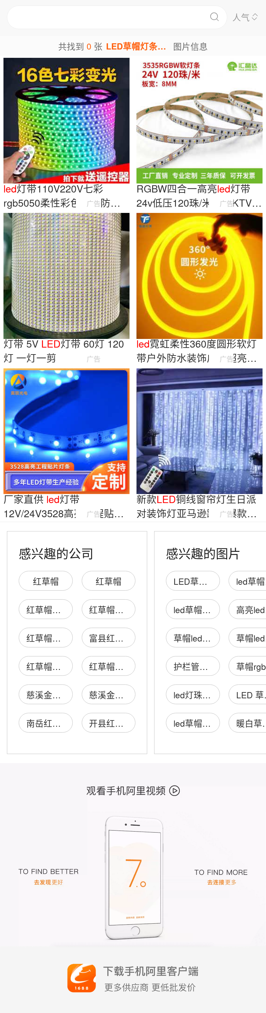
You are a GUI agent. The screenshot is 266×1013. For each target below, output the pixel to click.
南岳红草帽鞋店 (56, 723)
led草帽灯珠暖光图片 (214, 723)
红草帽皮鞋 (110, 609)
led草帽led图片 (202, 609)
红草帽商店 (48, 609)
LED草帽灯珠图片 (208, 581)
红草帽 (46, 581)
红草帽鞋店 (48, 638)
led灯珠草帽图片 (205, 695)
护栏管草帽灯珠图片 (212, 666)
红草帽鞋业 (110, 666)
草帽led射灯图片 (205, 638)
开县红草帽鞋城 (119, 723)
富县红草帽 (110, 638)
